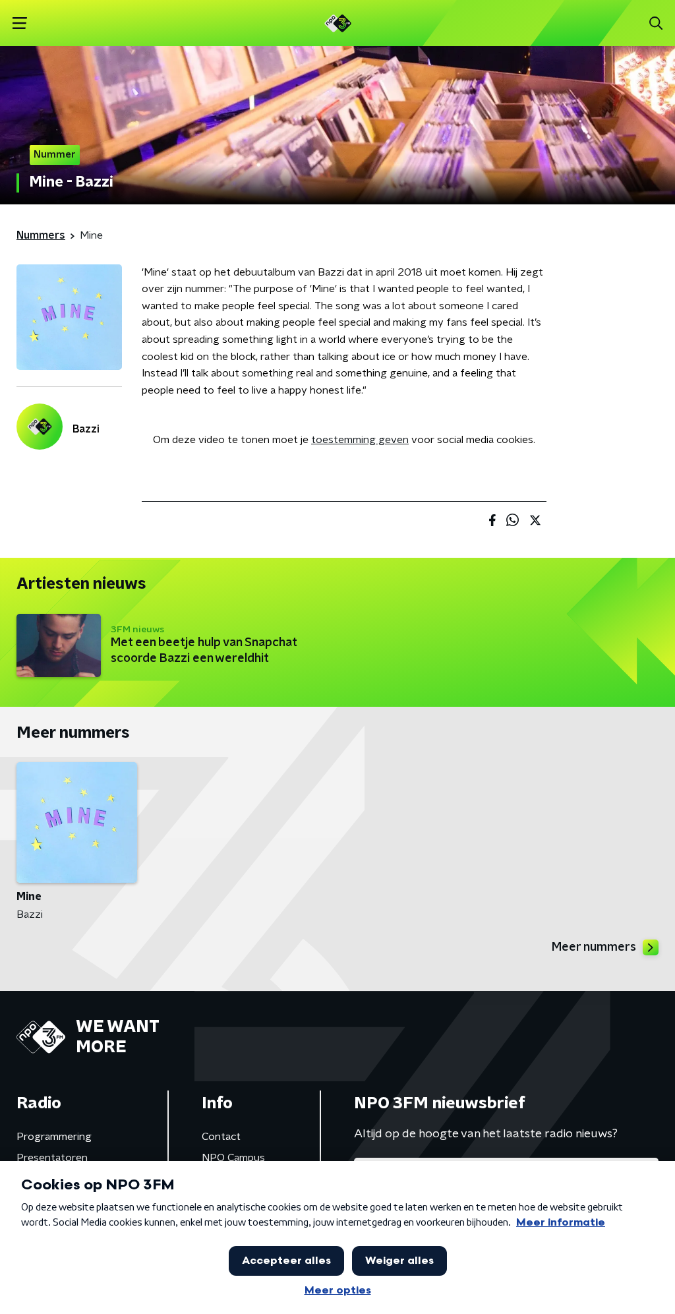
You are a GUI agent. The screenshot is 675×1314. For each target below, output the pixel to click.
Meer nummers (594, 947)
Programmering (54, 1136)
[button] (19, 23)
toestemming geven (360, 439)
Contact (221, 1136)
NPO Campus (233, 1157)
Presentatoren (52, 1157)
